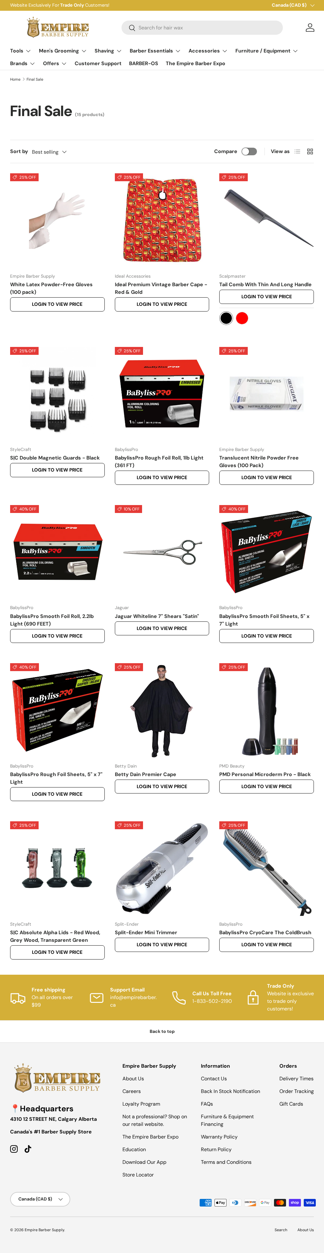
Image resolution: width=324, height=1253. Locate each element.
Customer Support (98, 63)
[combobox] (202, 28)
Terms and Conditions (226, 1162)
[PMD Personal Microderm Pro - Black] (266, 710)
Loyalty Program (141, 1104)
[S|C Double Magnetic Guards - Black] (57, 394)
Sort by (19, 151)
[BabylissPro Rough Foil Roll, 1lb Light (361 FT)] (162, 394)
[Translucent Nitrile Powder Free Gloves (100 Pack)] (266, 394)
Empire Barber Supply (44, 1229)
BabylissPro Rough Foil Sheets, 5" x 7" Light (56, 778)
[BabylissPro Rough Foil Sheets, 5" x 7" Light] (57, 710)
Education (134, 1149)
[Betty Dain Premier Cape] (162, 710)
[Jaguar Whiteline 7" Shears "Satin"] (162, 552)
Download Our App (144, 1162)
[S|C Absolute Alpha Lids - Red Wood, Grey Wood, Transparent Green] (57, 868)
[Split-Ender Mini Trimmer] (162, 868)
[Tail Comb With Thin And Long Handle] (266, 220)
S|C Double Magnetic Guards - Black (55, 457)
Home (15, 79)
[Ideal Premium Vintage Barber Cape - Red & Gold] (162, 220)
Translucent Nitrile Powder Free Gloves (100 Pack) (259, 461)
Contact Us (214, 1078)
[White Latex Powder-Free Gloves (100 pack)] (57, 220)
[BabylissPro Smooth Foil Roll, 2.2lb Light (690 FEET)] (57, 552)
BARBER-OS (143, 63)
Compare (225, 151)
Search (281, 1229)
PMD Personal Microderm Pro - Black (265, 774)
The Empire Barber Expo (195, 63)
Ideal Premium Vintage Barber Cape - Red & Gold (161, 288)
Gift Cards (291, 1104)
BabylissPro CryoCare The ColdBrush (265, 932)
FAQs (207, 1104)
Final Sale (35, 79)
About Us (133, 1078)
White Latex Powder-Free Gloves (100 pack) (51, 288)
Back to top (162, 1031)
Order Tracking (296, 1091)
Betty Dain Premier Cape (145, 774)
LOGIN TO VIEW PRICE (57, 304)
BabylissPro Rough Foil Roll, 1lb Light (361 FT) (159, 461)
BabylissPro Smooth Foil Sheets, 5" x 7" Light (264, 620)
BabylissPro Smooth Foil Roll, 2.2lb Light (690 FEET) (52, 620)
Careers (131, 1091)
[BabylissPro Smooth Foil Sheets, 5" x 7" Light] (266, 552)
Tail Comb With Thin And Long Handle (265, 284)
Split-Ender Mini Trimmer (146, 932)
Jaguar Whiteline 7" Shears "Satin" (157, 616)
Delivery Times (296, 1078)
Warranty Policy (219, 1136)
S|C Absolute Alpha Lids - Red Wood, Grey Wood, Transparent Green (55, 936)
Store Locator (138, 1174)
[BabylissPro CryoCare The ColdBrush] (266, 868)
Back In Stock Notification (230, 1091)
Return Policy (216, 1149)
